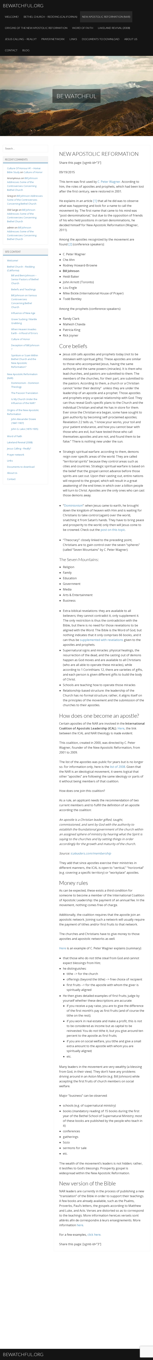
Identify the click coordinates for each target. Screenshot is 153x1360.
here (80, 1225)
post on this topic (113, 530)
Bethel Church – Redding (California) (50, 16)
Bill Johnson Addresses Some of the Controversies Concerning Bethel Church (25, 199)
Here (121, 728)
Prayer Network (53, 39)
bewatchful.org (23, 5)
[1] (95, 201)
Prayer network (15, 454)
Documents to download (100, 39)
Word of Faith (82, 27)
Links (73, 39)
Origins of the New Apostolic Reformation (36, 27)
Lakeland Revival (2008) (114, 27)
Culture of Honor (33, 172)
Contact (11, 50)
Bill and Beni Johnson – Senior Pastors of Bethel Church (25, 279)
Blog (25, 50)
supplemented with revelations (101, 640)
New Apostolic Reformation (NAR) (106, 16)
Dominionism (73, 505)
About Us (130, 39)
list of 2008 (117, 767)
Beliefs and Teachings (23, 289)
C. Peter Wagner (109, 182)
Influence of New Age (23, 313)
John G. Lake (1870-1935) (24, 429)
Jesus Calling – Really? (20, 39)
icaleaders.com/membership (91, 853)
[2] (70, 244)
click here (94, 1235)
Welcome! (12, 16)
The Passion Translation (24, 393)
